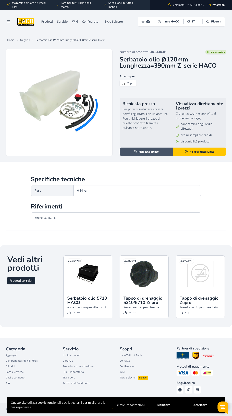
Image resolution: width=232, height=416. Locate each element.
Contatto (125, 360)
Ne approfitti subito (201, 151)
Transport (69, 377)
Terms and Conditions (76, 383)
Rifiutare (163, 405)
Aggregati (11, 355)
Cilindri (10, 366)
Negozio (25, 40)
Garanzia (68, 360)
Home (10, 40)
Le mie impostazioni (130, 405)
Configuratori (128, 366)
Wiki (122, 372)
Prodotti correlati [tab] (21, 281)
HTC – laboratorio (73, 372)
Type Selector (128, 377)
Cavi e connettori (16, 377)
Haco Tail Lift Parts (131, 355)
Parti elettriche (15, 372)
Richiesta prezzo (148, 151)
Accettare (200, 405)
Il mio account (71, 355)
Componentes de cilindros (22, 360)
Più (8, 383)
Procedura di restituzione (78, 366)
